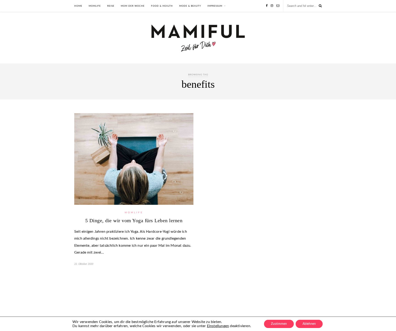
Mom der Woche (133, 6)
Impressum (214, 6)
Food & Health (162, 6)
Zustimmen (279, 324)
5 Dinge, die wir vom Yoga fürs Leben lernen (134, 220)
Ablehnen (309, 324)
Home (78, 6)
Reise (110, 6)
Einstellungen (218, 326)
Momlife (95, 6)
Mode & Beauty (190, 6)
